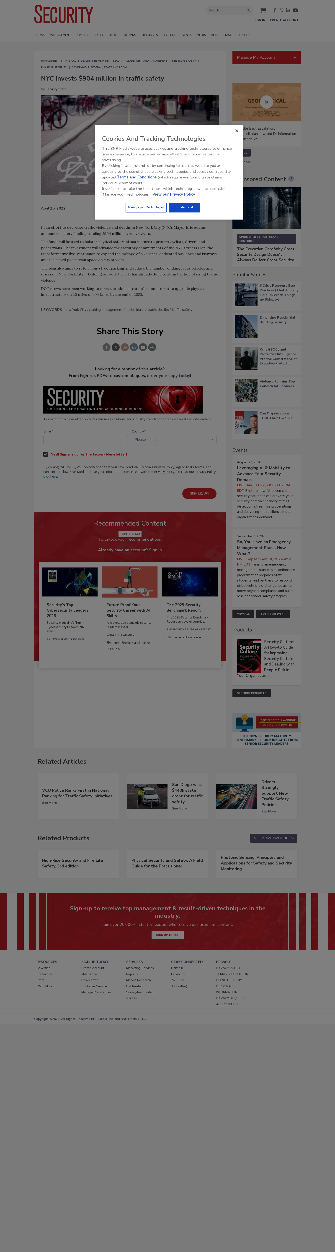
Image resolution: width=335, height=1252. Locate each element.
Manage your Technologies (146, 207)
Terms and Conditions (137, 177)
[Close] (237, 131)
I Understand (184, 207)
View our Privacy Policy (173, 194)
